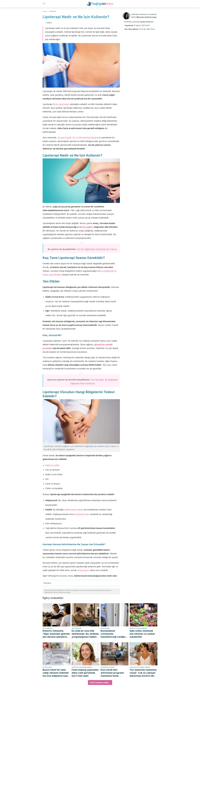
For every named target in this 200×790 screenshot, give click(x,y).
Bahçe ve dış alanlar (138, 628)
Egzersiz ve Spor (107, 667)
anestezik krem (82, 514)
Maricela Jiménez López (147, 17)
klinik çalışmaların (61, 104)
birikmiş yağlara (85, 227)
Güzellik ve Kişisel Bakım (82, 667)
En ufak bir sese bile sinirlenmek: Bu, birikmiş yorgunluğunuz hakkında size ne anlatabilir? (85, 633)
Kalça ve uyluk (52, 465)
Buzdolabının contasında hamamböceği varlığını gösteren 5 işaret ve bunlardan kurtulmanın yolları (113, 633)
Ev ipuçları (105, 628)
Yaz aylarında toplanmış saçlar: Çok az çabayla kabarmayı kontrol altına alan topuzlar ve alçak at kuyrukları (143, 672)
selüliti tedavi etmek (73, 509)
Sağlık (45, 11)
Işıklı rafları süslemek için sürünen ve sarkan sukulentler (142, 633)
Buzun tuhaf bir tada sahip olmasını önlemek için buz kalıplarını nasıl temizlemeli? (56, 672)
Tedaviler (52, 11)
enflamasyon (83, 570)
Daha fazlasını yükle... (100, 682)
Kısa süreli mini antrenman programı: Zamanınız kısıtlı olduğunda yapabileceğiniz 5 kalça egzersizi (114, 672)
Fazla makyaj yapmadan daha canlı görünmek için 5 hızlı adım (85, 672)
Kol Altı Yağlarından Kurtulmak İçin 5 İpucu (97, 249)
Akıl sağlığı (47, 628)
